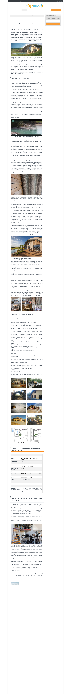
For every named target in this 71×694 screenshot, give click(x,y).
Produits (30, 10)
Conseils (23, 10)
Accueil (11, 10)
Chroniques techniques (17, 12)
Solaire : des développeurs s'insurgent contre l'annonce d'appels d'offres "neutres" (27, 1)
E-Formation (37, 10)
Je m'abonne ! (53, 23)
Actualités (17, 10)
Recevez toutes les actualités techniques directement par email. (53, 18)
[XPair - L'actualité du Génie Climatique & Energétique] (35, 5)
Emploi (44, 10)
